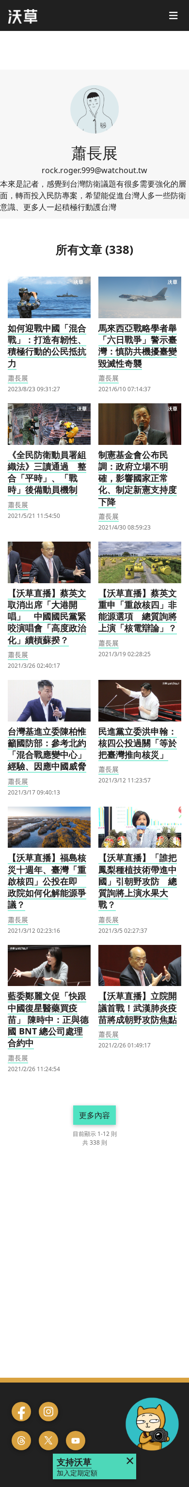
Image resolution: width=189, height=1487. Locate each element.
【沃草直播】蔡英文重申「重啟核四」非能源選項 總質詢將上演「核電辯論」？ (137, 610)
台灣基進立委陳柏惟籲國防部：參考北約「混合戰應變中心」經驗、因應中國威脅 (47, 748)
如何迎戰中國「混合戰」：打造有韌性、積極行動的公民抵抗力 (47, 345)
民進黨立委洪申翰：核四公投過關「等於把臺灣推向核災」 (137, 743)
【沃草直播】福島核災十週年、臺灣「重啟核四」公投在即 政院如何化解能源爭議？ (47, 881)
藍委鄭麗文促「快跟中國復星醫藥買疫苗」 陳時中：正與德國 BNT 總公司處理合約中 (48, 1019)
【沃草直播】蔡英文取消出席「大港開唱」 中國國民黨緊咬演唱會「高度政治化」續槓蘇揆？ (47, 616)
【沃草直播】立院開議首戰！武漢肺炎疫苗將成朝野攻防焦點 (137, 1007)
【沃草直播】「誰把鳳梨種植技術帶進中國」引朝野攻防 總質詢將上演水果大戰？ (137, 881)
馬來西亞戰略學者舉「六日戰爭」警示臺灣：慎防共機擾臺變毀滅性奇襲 (137, 345)
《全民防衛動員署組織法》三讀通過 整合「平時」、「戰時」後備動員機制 (47, 472)
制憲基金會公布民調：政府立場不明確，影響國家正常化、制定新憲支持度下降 (137, 478)
